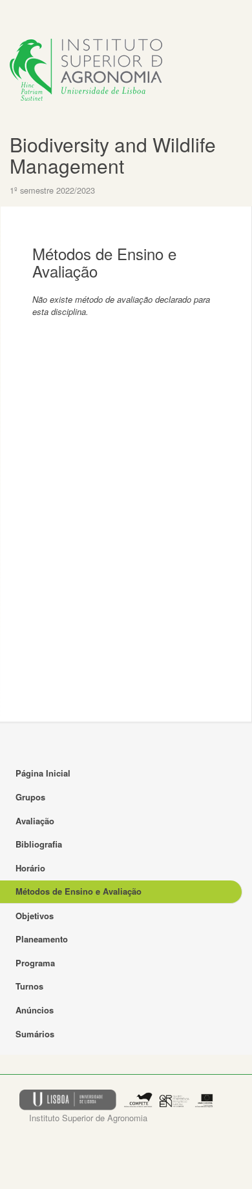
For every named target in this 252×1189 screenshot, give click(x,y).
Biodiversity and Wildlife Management (113, 154)
